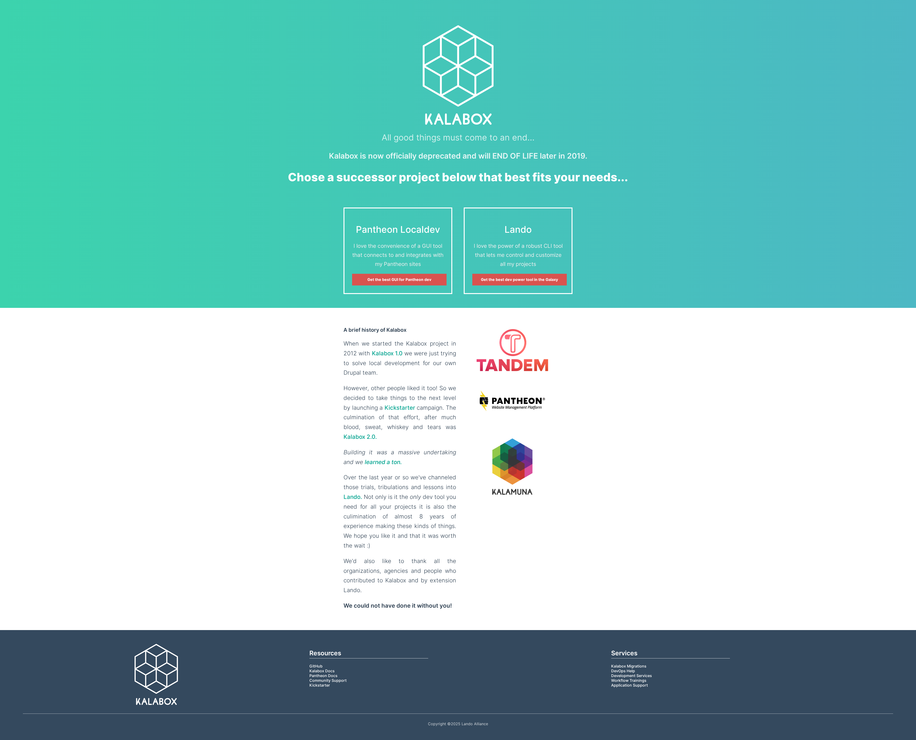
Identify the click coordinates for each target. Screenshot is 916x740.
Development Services (631, 675)
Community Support (328, 680)
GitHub (316, 666)
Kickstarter (400, 407)
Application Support (629, 685)
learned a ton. (383, 462)
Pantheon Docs (323, 675)
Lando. (353, 496)
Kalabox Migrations (628, 666)
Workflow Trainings (628, 680)
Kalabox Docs (322, 670)
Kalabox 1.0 (387, 353)
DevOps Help (623, 670)
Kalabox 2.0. (360, 436)
